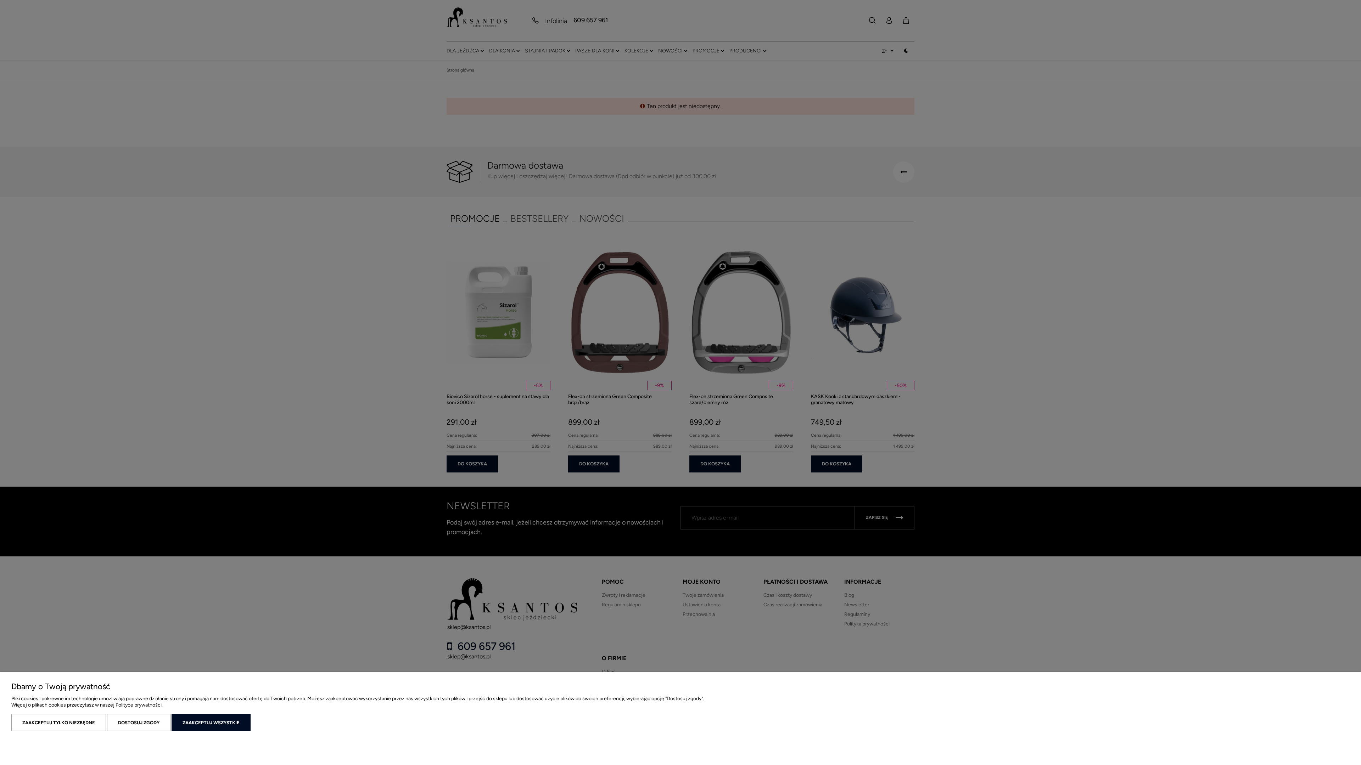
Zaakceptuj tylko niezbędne (58, 722)
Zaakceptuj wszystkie (211, 722)
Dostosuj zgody (138, 722)
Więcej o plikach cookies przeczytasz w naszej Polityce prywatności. (87, 705)
